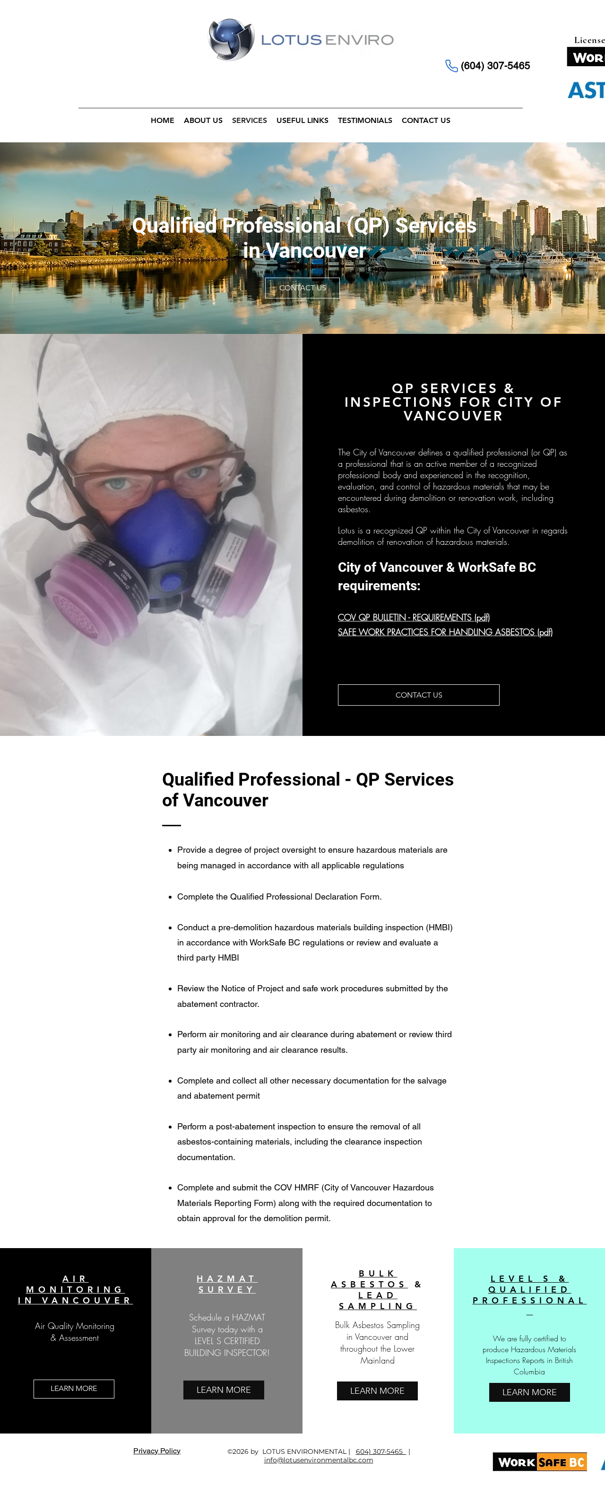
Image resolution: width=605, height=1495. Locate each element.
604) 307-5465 (381, 1451)
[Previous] (61, 238)
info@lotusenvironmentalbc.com (318, 1460)
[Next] (543, 238)
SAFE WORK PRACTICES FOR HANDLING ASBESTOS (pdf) (445, 632)
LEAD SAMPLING (378, 1300)
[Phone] (451, 65)
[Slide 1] (303, 310)
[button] (302, 288)
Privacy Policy (157, 1450)
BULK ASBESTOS (369, 1279)
